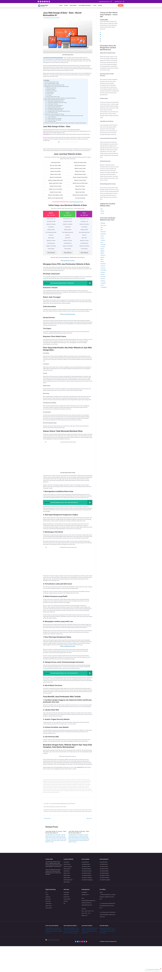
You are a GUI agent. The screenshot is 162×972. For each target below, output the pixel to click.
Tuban (102, 285)
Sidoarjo (102, 274)
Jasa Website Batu (48, 17)
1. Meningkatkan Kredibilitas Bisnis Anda (55, 101)
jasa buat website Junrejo (57, 836)
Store (95, 5)
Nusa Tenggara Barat (104, 929)
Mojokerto (103, 255)
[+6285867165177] (123, 1)
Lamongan (103, 244)
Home (60, 5)
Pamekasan (103, 263)
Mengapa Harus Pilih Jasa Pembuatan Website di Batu (57, 86)
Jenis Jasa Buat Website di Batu (52, 83)
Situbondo (103, 276)
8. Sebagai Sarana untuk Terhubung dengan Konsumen (58, 111)
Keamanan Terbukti (51, 89)
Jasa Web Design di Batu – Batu (52, 82)
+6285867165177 (118, 1)
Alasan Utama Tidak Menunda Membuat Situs (55, 99)
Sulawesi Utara (75, 929)
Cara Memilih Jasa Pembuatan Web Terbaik (54, 114)
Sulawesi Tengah (75, 928)
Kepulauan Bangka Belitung (90, 931)
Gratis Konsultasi (50, 92)
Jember (102, 238)
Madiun (102, 248)
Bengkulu (57, 928)
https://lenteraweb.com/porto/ (76, 201)
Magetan (103, 251)
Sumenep (103, 278)
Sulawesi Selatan (67, 928)
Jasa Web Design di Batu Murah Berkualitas (53, 57)
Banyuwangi (103, 225)
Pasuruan (103, 265)
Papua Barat (109, 931)
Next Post (89, 818)
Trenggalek (103, 283)
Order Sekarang (51, 252)
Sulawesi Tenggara (68, 929)
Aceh (47, 928)
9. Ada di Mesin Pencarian (52, 112)
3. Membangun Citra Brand (52, 103)
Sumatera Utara (67, 932)
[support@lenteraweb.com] (111, 1)
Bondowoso (103, 233)
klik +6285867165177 (79, 767)
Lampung (102, 928)
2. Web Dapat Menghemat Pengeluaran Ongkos (57, 102)
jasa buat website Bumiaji (80, 836)
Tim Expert (49, 95)
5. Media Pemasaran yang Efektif (54, 106)
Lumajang (103, 246)
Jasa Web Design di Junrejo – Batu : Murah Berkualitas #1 (56, 832)
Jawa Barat (52, 931)
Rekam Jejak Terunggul (52, 90)
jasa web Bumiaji (75, 838)
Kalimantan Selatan (94, 928)
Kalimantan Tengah (86, 929)
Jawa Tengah (59, 931)
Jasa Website (73, 5)
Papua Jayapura (74, 932)
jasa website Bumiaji (72, 840)
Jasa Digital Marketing (84, 5)
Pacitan (102, 261)
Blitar (102, 229)
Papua (104, 931)
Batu (102, 209)
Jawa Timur (48, 932)
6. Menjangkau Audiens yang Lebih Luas (55, 108)
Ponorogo (103, 268)
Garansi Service (50, 93)
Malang (102, 253)
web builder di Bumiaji (81, 840)
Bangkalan (103, 223)
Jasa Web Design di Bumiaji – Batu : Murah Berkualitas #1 (79, 832)
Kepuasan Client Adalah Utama (53, 96)
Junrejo (102, 213)
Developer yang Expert (51, 87)
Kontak (100, 5)
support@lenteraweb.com (104, 1)
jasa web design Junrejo (54, 838)
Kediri (102, 242)
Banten (52, 928)
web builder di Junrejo (59, 840)
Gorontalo (60, 929)
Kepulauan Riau (85, 932)
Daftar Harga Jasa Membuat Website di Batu (54, 85)
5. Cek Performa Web (51, 121)
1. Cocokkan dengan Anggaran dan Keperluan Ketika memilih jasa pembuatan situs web (65, 115)
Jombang (103, 240)
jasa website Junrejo (49, 840)
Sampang (103, 272)
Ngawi (102, 259)
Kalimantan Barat (85, 928)
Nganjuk (102, 257)
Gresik (102, 236)
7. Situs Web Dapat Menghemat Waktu (55, 109)
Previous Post (47, 818)
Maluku (105, 928)
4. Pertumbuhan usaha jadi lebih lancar (55, 105)
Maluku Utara (111, 928)
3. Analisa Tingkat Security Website (54, 118)
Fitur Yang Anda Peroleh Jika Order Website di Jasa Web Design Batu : (60, 98)
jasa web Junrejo (62, 838)
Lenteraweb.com (112, 941)
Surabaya (103, 280)
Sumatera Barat (67, 931)
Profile (66, 5)
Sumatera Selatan (75, 931)
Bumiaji (102, 211)
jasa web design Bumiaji (84, 838)
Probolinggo (103, 270)
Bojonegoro (103, 231)
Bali (49, 928)
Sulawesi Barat (103, 932)
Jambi (47, 931)
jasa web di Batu (56, 331)
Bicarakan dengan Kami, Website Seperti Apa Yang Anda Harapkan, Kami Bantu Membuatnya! (65, 122)
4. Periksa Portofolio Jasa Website (54, 119)
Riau (113, 931)
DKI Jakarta (54, 929)
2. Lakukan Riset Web (51, 117)
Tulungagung (104, 287)
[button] (152, 969)
